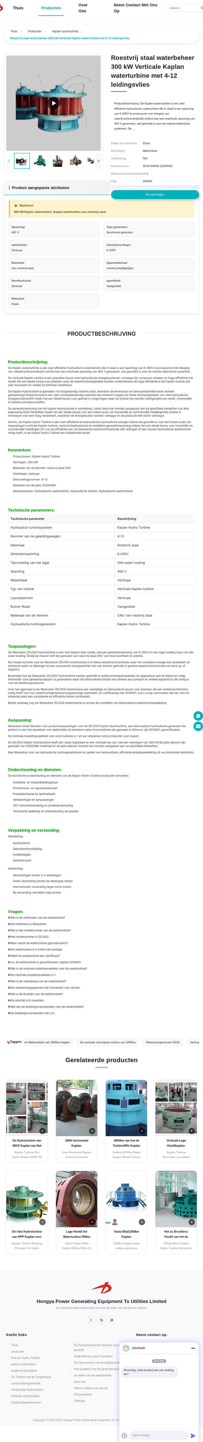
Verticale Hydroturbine (25, 1396)
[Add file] (124, 1435)
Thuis (18, 8)
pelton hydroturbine (23, 1364)
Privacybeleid (83, 1394)
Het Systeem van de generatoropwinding (100, 1369)
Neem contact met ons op (135, 8)
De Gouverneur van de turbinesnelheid (99, 1362)
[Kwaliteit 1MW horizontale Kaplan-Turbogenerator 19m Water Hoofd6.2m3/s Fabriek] (76, 1108)
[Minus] (193, 1348)
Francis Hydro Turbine (25, 1357)
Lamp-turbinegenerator (25, 1383)
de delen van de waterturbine (92, 1375)
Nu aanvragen (155, 194)
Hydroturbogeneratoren (26, 1402)
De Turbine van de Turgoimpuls (31, 1377)
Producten (34, 31)
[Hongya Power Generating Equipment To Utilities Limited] (101, 1288)
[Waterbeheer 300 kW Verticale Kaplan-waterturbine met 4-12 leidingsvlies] (53, 103)
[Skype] (101, 1320)
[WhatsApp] (112, 1320)
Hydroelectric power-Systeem (93, 1356)
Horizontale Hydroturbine (27, 1389)
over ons (83, 8)
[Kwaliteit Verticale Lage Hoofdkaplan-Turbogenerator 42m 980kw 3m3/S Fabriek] (176, 1108)
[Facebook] (91, 1320)
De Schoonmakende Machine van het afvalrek (98, 1347)
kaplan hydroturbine (65, 31)
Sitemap (79, 1400)
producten (51, 8)
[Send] (193, 1435)
